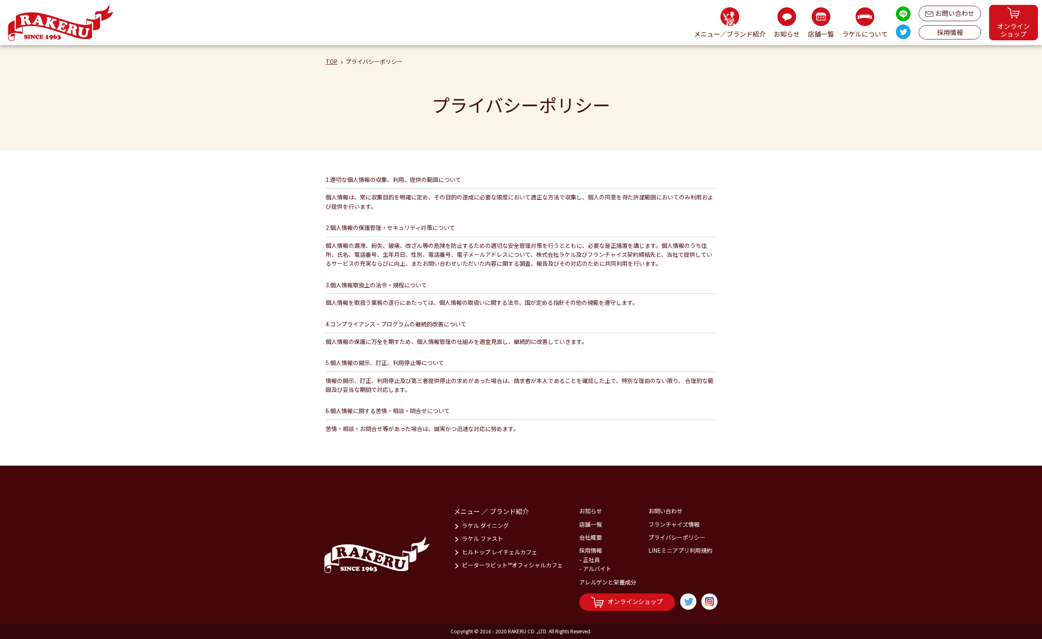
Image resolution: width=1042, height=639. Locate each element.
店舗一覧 (590, 524)
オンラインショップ (635, 601)
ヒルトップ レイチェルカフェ (499, 552)
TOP (331, 61)
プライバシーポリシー (676, 537)
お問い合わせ (954, 13)
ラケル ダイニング (485, 525)
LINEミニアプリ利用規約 (680, 550)
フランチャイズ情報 (674, 524)
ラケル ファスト (482, 538)
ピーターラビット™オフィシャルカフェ (512, 565)
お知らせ (590, 511)
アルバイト (597, 569)
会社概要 (590, 537)
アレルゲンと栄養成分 (607, 582)
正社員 (591, 560)
